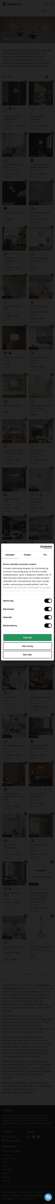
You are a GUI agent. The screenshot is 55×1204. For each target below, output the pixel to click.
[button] (48, 1197)
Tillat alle (27, 637)
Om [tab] (45, 554)
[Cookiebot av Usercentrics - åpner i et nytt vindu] (40, 547)
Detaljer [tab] (27, 554)
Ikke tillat (27, 654)
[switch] (48, 609)
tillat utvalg (27, 646)
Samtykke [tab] (10, 554)
